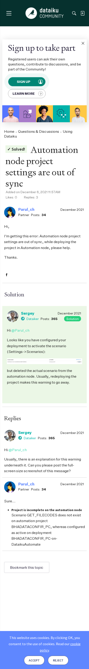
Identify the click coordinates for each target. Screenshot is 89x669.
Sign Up (23, 82)
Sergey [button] (27, 313)
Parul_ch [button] (26, 209)
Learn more (24, 93)
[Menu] (9, 13)
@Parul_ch (20, 330)
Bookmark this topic (26, 567)
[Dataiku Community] (45, 13)
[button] (83, 43)
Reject (58, 660)
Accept (34, 660)
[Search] (74, 13)
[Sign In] (82, 13)
